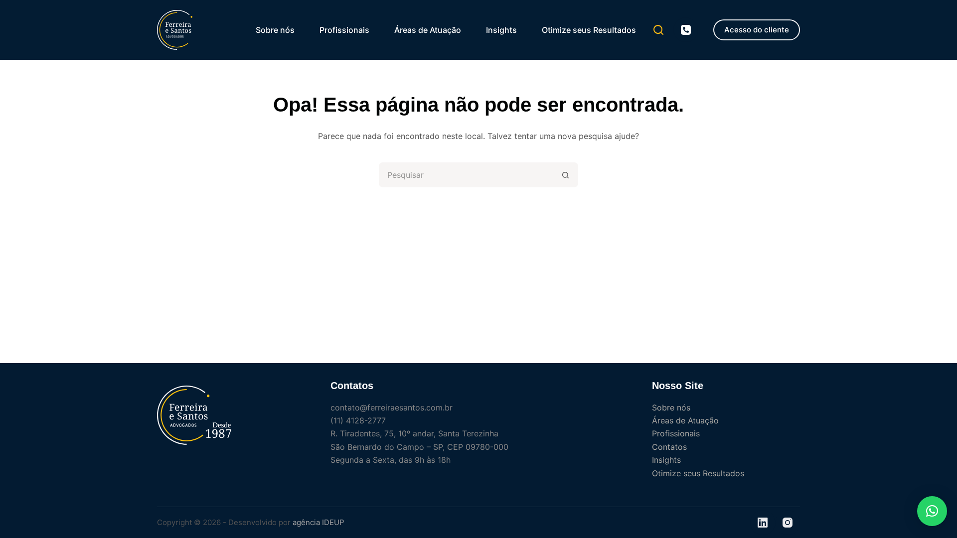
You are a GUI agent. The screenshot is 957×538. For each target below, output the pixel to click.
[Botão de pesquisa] (565, 174)
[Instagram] (787, 522)
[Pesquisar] (658, 30)
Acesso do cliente (756, 29)
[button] (932, 511)
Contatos (669, 447)
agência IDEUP (318, 522)
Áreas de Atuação (427, 30)
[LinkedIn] (762, 522)
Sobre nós (275, 30)
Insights (501, 30)
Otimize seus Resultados (589, 30)
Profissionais (344, 30)
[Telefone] (685, 29)
